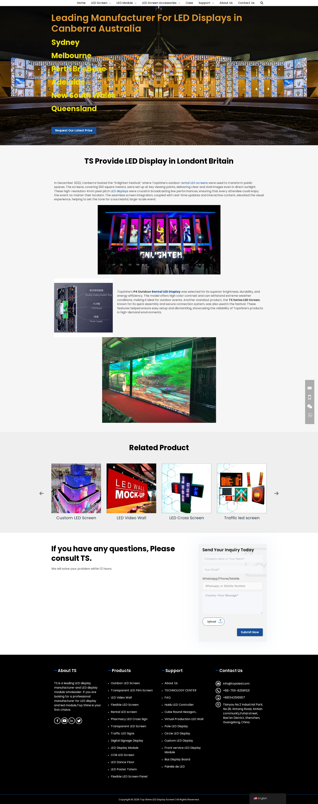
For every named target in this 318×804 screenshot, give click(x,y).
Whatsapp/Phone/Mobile (220, 579)
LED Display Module (124, 748)
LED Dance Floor (122, 762)
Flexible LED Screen (242, 518)
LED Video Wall (76, 518)
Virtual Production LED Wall (184, 719)
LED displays (119, 191)
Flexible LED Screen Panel (129, 776)
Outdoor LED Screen (125, 683)
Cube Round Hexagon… (181, 712)
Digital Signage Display (127, 740)
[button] (262, 3)
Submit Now (250, 632)
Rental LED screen (124, 712)
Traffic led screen (186, 518)
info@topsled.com (236, 683)
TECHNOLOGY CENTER (180, 690)
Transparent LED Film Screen (132, 690)
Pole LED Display (176, 726)
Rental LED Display (166, 292)
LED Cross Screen (131, 518)
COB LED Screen (122, 755)
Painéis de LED (175, 766)
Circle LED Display (177, 733)
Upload (211, 621)
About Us (171, 683)
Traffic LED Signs (122, 733)
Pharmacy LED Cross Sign (129, 719)
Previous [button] (41, 493)
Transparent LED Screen (128, 726)
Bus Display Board (177, 759)
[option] (76, 491)
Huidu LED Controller (179, 705)
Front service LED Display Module (183, 750)
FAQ (168, 697)
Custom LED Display (179, 740)
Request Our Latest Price (73, 130)
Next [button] (276, 493)
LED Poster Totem (124, 769)
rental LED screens (194, 183)
